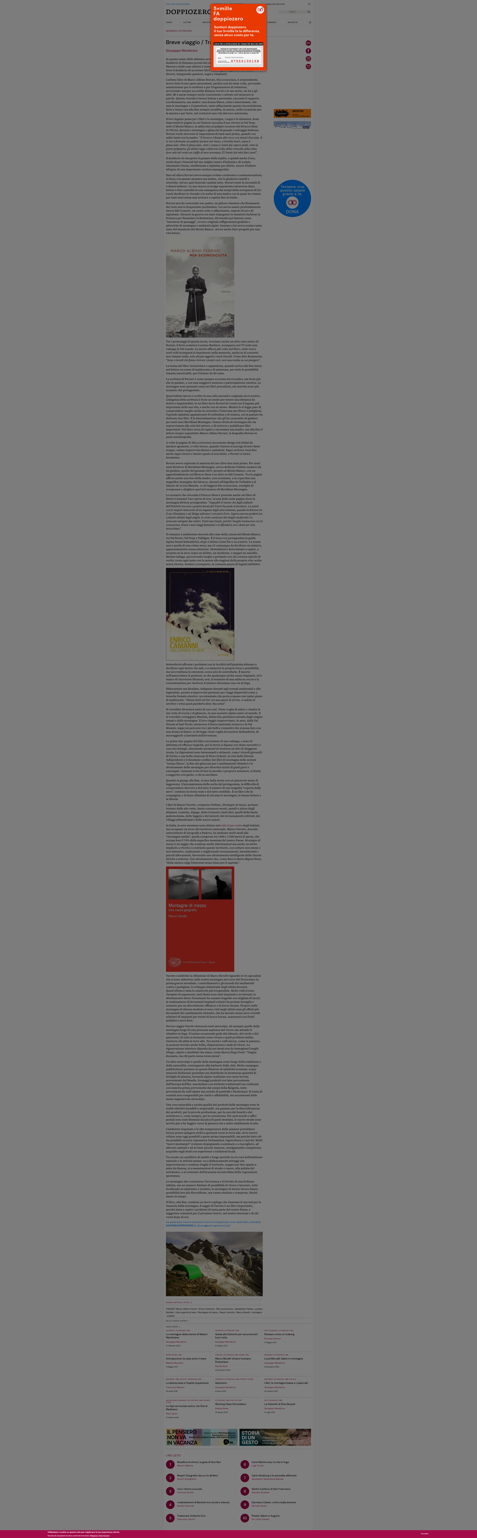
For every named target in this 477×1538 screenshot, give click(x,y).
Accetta (424, 1533)
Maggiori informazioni (99, 1535)
